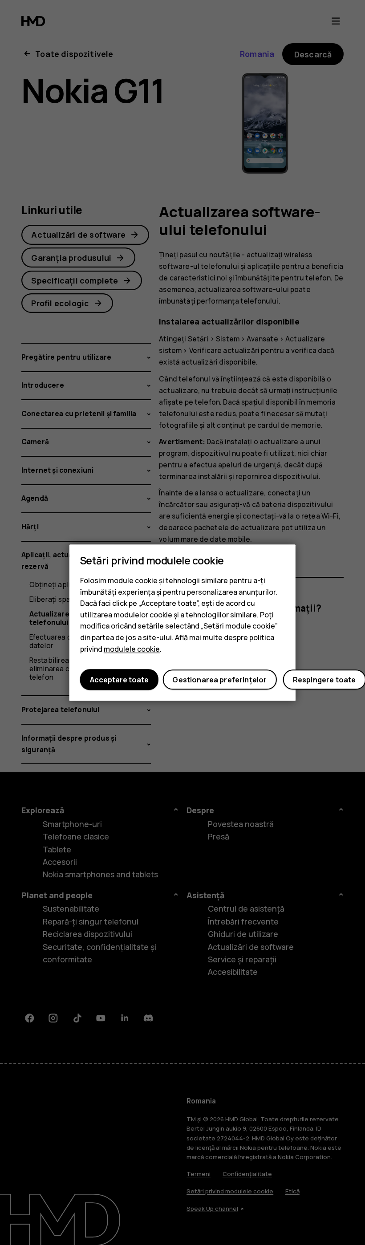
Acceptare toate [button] (119, 680)
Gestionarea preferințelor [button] (219, 680)
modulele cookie (132, 649)
